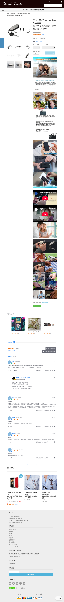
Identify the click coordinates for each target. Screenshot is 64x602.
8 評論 (42, 34)
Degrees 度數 (45, 44)
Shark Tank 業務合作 (14, 544)
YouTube (17, 583)
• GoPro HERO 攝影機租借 (15, 522)
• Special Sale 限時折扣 (14, 516)
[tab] (10, 357)
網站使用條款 (12, 539)
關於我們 (11, 533)
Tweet (43, 302)
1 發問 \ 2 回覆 (38, 41)
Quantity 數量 (36, 51)
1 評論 (16, 504)
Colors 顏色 (36, 44)
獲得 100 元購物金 (20, 588)
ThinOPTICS (36, 32)
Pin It (46, 302)
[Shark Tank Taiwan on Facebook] (55, 2)
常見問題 (11, 537)
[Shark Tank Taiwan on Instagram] (61, 2)
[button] (49, 351)
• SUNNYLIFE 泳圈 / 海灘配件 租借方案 (18, 520)
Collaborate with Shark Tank (15, 546)
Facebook (13, 583)
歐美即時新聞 (12, 563)
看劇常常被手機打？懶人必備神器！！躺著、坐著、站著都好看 (24, 554)
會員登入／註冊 (12, 529)
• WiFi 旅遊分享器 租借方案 (15, 518)
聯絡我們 (11, 535)
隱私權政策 (11, 541)
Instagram (20, 583)
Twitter (10, 583)
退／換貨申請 (12, 543)
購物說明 (11, 531)
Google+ (24, 583)
